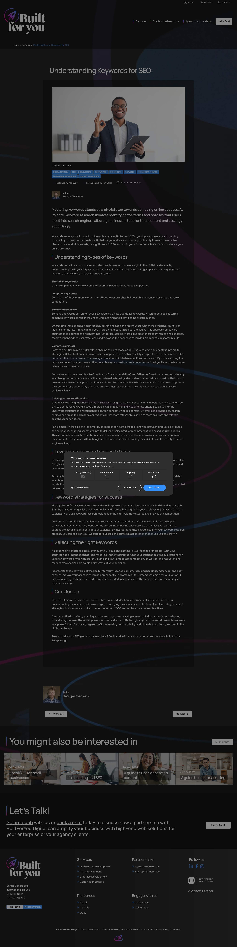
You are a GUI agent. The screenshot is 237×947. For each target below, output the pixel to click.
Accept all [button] (155, 487)
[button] (80, 487)
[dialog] (118, 473)
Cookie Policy (107, 466)
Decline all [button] (129, 487)
